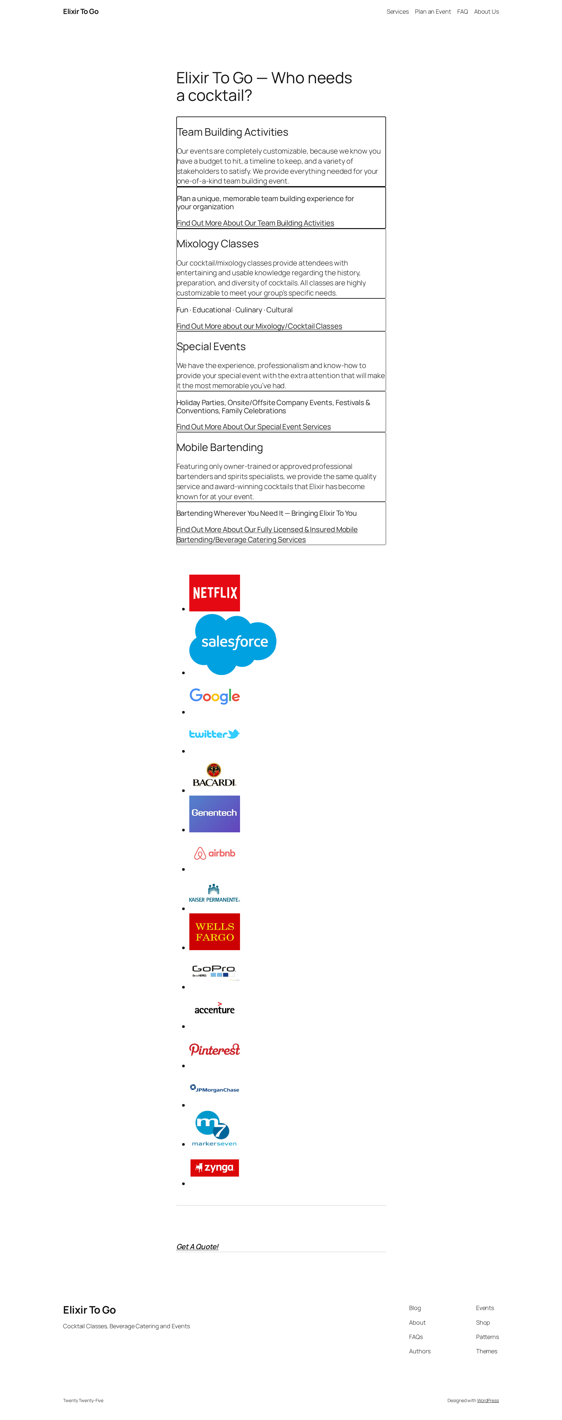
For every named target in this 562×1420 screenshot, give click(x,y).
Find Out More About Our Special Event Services (254, 426)
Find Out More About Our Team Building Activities (255, 223)
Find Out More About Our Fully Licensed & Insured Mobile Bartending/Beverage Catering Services (267, 534)
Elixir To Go (81, 11)
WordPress (488, 1400)
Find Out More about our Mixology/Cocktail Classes (259, 326)
